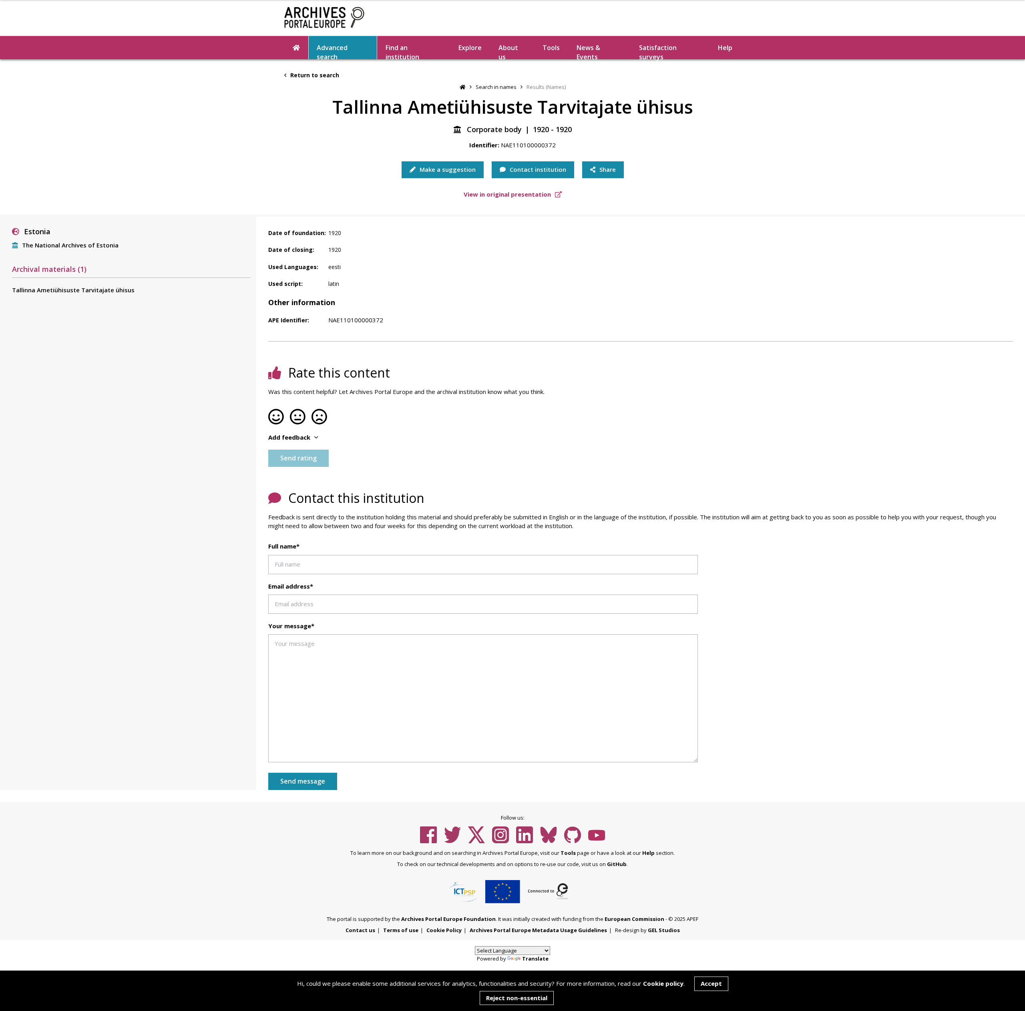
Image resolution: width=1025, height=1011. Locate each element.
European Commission (634, 919)
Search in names (496, 86)
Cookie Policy (444, 930)
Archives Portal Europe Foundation (448, 919)
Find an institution (402, 51)
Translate (535, 958)
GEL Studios (664, 930)
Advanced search (332, 51)
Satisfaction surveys (658, 51)
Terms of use (400, 930)
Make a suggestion (447, 169)
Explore (470, 47)
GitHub (617, 864)
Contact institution (537, 169)
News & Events (588, 51)
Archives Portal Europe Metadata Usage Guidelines (538, 930)
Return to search (314, 75)
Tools (551, 47)
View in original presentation (508, 194)
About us (508, 51)
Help (648, 852)
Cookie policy (663, 983)
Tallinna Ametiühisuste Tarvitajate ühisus (73, 290)
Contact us (360, 930)
